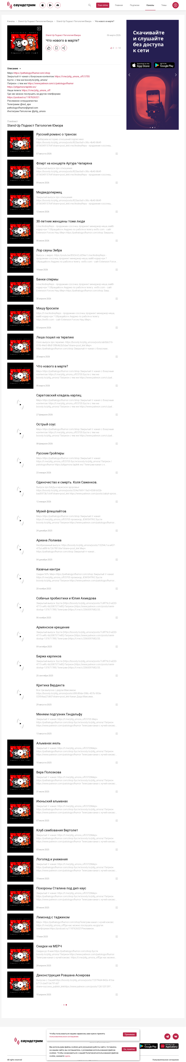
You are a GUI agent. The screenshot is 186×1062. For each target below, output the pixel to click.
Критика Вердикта (50, 685)
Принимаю (130, 1034)
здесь (67, 1056)
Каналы (150, 5)
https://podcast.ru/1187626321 (23, 97)
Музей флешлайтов (51, 511)
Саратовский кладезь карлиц (58, 395)
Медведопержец (49, 192)
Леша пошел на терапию (55, 337)
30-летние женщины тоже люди (60, 221)
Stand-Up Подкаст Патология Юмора (35, 21)
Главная (119, 5)
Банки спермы (47, 279)
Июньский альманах (52, 801)
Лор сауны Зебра (49, 250)
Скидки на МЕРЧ (49, 946)
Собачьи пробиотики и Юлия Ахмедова (66, 598)
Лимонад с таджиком (53, 917)
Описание (12, 68)
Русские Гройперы (50, 453)
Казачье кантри (48, 569)
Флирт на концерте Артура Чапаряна (64, 163)
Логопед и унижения (52, 859)
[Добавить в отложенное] (56, 48)
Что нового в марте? (52, 366)
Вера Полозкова (48, 772)
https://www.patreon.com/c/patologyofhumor (51, 83)
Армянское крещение (52, 627)
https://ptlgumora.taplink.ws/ (21, 87)
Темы (164, 5)
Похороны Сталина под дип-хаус (61, 888)
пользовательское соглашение (63, 1036)
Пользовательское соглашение (166, 1060)
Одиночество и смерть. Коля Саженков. (66, 482)
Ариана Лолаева (48, 540)
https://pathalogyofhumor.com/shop (32, 73)
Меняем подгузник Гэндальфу (59, 714)
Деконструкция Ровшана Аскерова (63, 975)
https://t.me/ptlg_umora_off (36, 90)
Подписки (134, 5)
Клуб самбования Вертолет (57, 830)
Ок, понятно (129, 1049)
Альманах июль (48, 743)
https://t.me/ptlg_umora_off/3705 (72, 76)
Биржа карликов (48, 656)
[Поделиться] (64, 48)
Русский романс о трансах (56, 134)
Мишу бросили (47, 308)
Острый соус (46, 424)
